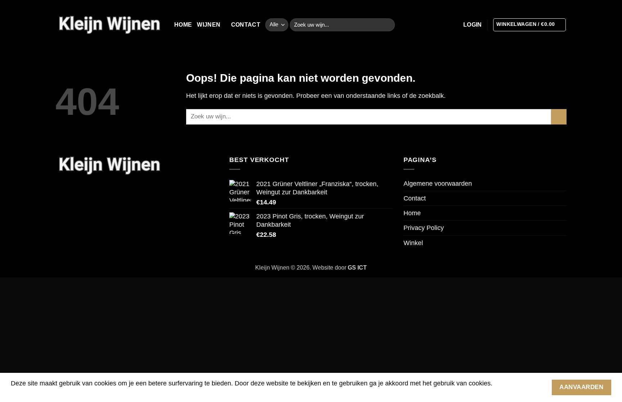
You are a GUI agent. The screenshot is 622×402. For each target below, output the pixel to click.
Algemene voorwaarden (438, 183)
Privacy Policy (424, 227)
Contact (245, 25)
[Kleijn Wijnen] (109, 25)
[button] (472, 25)
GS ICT (357, 268)
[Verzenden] (387, 25)
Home (183, 25)
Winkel (413, 243)
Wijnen (208, 25)
